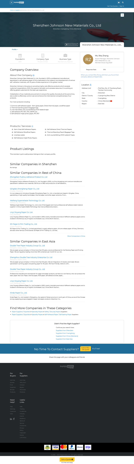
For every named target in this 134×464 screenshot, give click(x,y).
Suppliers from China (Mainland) (67, 336)
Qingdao (13, 191)
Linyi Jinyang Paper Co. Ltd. (21, 212)
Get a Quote (66, 459)
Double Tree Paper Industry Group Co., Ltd (27, 246)
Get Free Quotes (112, 6)
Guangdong (22, 179)
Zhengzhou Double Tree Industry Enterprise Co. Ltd (31, 257)
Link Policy (23, 437)
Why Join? (23, 382)
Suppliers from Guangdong (65, 333)
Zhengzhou (13, 248)
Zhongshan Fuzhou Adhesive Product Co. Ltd (29, 177)
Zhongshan (13, 179)
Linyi (11, 214)
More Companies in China (76, 236)
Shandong (19, 191)
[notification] (118, 2)
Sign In (122, 6)
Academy (22, 418)
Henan (20, 248)
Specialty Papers (37, 312)
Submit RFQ (85, 348)
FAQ (11, 406)
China (24, 248)
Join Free (22, 380)
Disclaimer (23, 425)
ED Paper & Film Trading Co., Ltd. (23, 224)
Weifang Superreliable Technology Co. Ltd (27, 201)
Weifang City (14, 203)
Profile (14, 49)
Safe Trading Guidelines (23, 409)
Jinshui (12, 271)
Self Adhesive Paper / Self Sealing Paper (61, 314)
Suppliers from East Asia (64, 339)
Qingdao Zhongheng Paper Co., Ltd (24, 189)
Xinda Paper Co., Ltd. (18, 293)
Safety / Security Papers (56, 312)
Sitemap (12, 409)
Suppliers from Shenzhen (64, 330)
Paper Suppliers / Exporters (21, 312)
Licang (12, 226)
